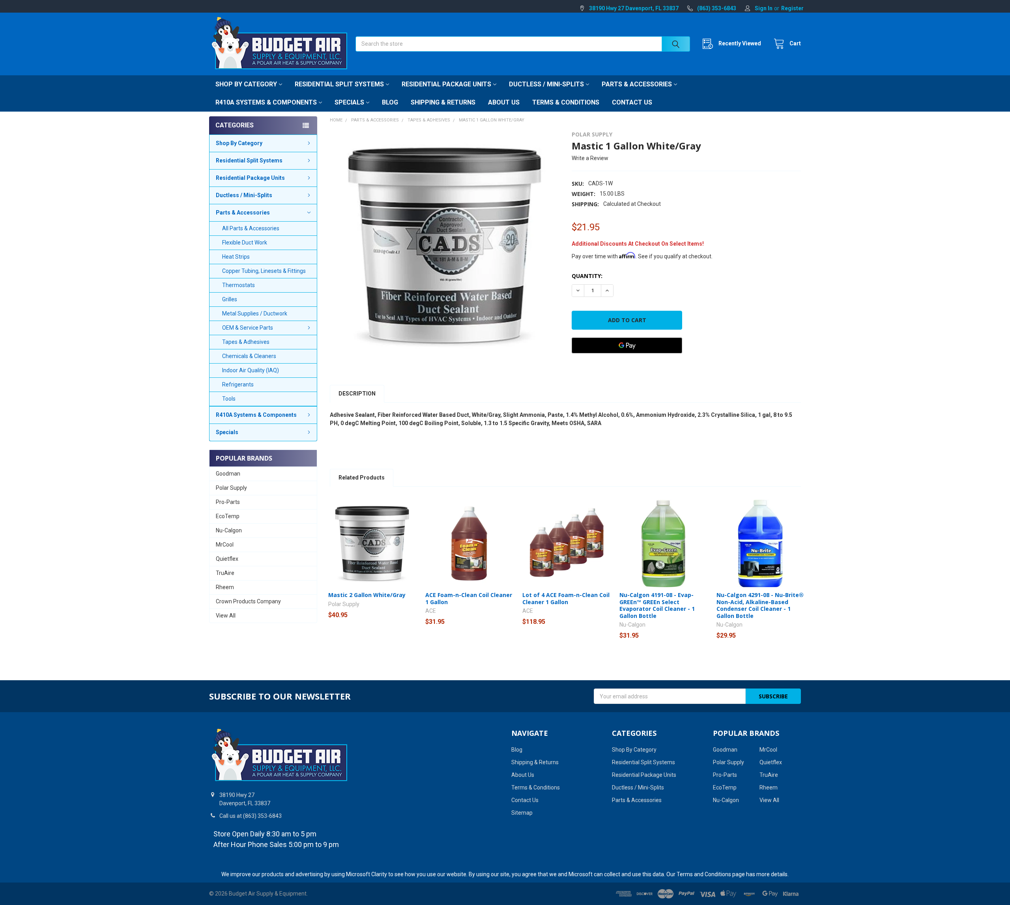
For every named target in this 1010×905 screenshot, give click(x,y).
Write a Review (590, 158)
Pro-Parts (228, 502)
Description (357, 393)
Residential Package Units (446, 84)
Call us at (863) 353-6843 (250, 816)
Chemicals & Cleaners (249, 356)
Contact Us (632, 102)
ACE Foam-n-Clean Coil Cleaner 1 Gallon (468, 598)
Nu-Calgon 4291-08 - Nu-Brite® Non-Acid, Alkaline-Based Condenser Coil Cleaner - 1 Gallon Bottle (760, 605)
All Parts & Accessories (250, 228)
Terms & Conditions (565, 102)
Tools (229, 399)
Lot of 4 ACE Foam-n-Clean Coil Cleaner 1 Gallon (566, 598)
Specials (349, 102)
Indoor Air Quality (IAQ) (250, 370)
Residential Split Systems (339, 84)
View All (226, 615)
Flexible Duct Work (244, 242)
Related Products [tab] (362, 477)
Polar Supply (231, 488)
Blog (390, 102)
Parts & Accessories (637, 84)
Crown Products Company (248, 601)
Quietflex (227, 559)
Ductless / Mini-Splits (546, 84)
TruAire (225, 573)
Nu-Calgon (229, 530)
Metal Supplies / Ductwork (254, 313)
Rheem (225, 587)
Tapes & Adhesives (245, 342)
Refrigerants (238, 384)
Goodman (228, 473)
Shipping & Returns (443, 102)
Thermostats (238, 285)
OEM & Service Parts (247, 328)
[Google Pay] (627, 345)
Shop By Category (246, 84)
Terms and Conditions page (711, 874)
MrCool (225, 544)
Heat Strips (236, 257)
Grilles (229, 299)
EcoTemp (227, 516)
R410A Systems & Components (266, 102)
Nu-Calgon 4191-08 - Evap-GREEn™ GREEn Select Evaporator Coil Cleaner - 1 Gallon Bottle (657, 605)
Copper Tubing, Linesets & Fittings (264, 271)
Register (792, 8)
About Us (504, 102)
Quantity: (587, 276)
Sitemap (522, 813)
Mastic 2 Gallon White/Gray (367, 595)
